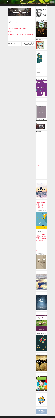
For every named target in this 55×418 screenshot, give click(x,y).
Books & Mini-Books (12, 5)
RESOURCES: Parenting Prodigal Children (41, 167)
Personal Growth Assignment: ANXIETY (40, 207)
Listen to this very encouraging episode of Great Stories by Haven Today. (17, 28)
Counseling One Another (7, 1)
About (22, 5)
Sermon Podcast (19, 5)
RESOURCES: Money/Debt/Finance (40, 166)
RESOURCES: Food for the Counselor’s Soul (41, 151)
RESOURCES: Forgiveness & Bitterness (40, 152)
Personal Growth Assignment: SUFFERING (41, 204)
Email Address (38, 68)
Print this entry (10, 31)
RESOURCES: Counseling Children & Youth (41, 142)
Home (8, 5)
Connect (26, 5)
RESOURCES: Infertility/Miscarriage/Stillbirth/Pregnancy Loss (41, 162)
